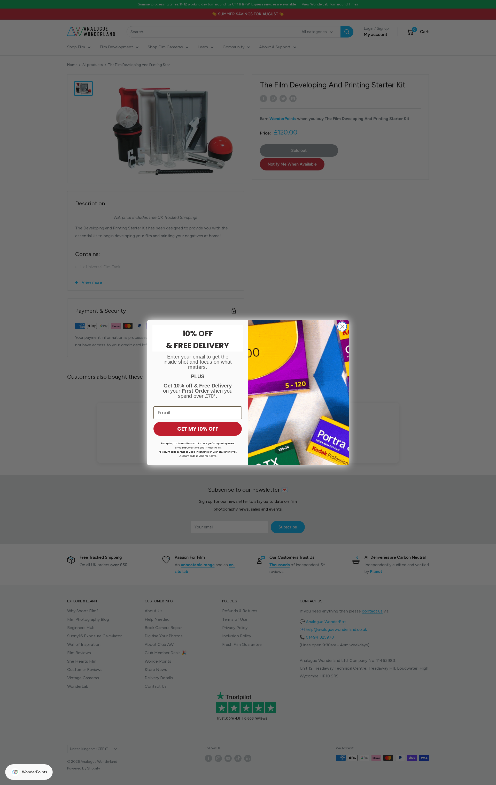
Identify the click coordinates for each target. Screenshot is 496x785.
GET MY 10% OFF (197, 428)
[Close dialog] (342, 326)
